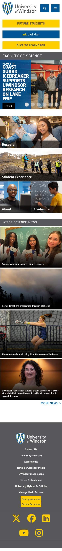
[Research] (31, 132)
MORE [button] (8, 106)
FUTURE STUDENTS (31, 24)
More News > (51, 403)
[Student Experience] (31, 164)
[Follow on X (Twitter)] (16, 520)
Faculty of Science (22, 56)
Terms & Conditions (31, 480)
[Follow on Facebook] (31, 520)
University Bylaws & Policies (31, 486)
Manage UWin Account (31, 492)
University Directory (31, 455)
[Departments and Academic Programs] (46, 196)
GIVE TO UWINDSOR (31, 45)
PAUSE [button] (7, 63)
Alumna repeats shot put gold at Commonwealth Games (30, 354)
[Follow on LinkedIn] (46, 520)
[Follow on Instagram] (39, 535)
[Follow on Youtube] (24, 535)
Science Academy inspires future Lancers (23, 264)
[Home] (19, 8)
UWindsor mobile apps (31, 474)
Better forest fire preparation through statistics (26, 306)
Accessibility (31, 461)
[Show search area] (44, 8)
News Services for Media (31, 467)
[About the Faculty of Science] (15, 196)
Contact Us (31, 449)
